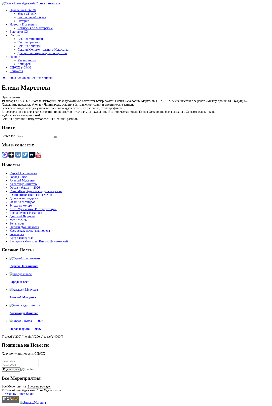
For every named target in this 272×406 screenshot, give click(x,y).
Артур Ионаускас (21, 237)
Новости (15, 56)
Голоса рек (17, 234)
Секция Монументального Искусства (43, 49)
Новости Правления (23, 24)
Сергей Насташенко (23, 173)
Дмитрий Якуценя (22, 216)
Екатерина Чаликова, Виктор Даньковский (39, 241)
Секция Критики (29, 46)
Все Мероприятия (14, 386)
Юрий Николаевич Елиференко (31, 194)
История (23, 21)
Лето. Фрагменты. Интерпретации (33, 209)
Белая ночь (17, 223)
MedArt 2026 (18, 220)
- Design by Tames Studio (18, 393)
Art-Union (23, 77)
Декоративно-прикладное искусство (42, 53)
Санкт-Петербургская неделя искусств (36, 191)
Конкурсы (24, 64)
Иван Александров (22, 202)
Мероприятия (27, 60)
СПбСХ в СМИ (20, 67)
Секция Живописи (30, 38)
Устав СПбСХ (27, 13)
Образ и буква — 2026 (25, 187)
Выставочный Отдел (32, 17)
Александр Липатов (23, 184)
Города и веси (19, 176)
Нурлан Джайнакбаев (24, 227)
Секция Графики (29, 42)
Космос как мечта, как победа (30, 230)
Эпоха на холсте (21, 205)
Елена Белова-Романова (26, 212)
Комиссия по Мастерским (35, 28)
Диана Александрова (24, 198)
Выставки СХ (19, 31)
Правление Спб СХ (23, 10)
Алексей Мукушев (22, 180)
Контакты (16, 71)
